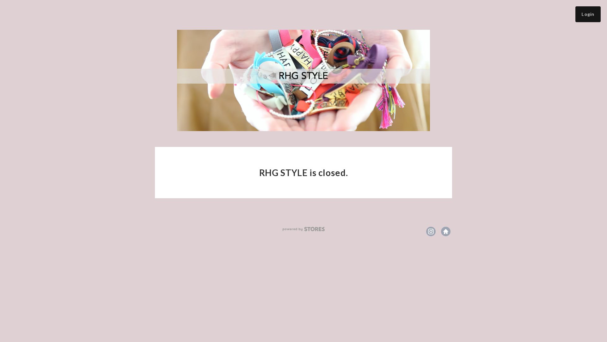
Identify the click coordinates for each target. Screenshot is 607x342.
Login (588, 14)
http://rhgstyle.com (446, 231)
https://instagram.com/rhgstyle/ (431, 231)
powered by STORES (303, 229)
